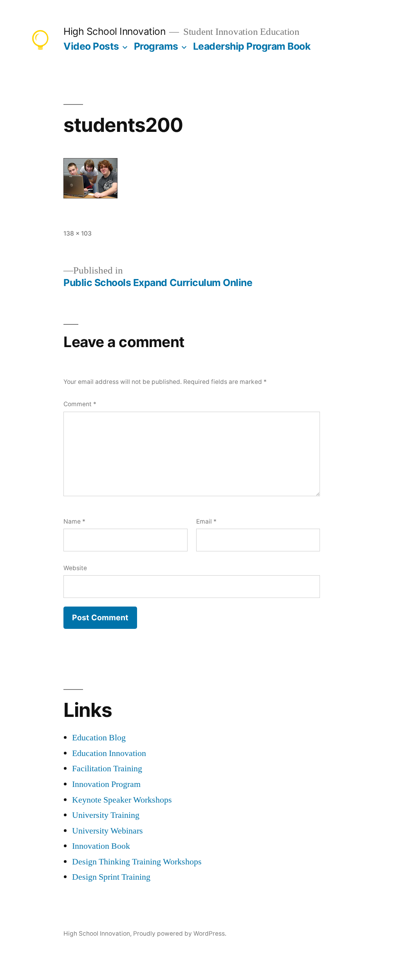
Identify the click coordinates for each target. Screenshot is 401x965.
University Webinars (107, 830)
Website (75, 568)
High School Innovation (114, 31)
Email (206, 521)
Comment (79, 404)
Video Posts (91, 46)
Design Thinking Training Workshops (137, 861)
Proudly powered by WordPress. (179, 933)
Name (74, 521)
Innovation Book (101, 846)
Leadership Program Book (252, 46)
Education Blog (99, 737)
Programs (156, 46)
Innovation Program (106, 784)
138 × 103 (77, 233)
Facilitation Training (107, 768)
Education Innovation (109, 753)
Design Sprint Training (111, 876)
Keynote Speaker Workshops (122, 799)
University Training (105, 815)
